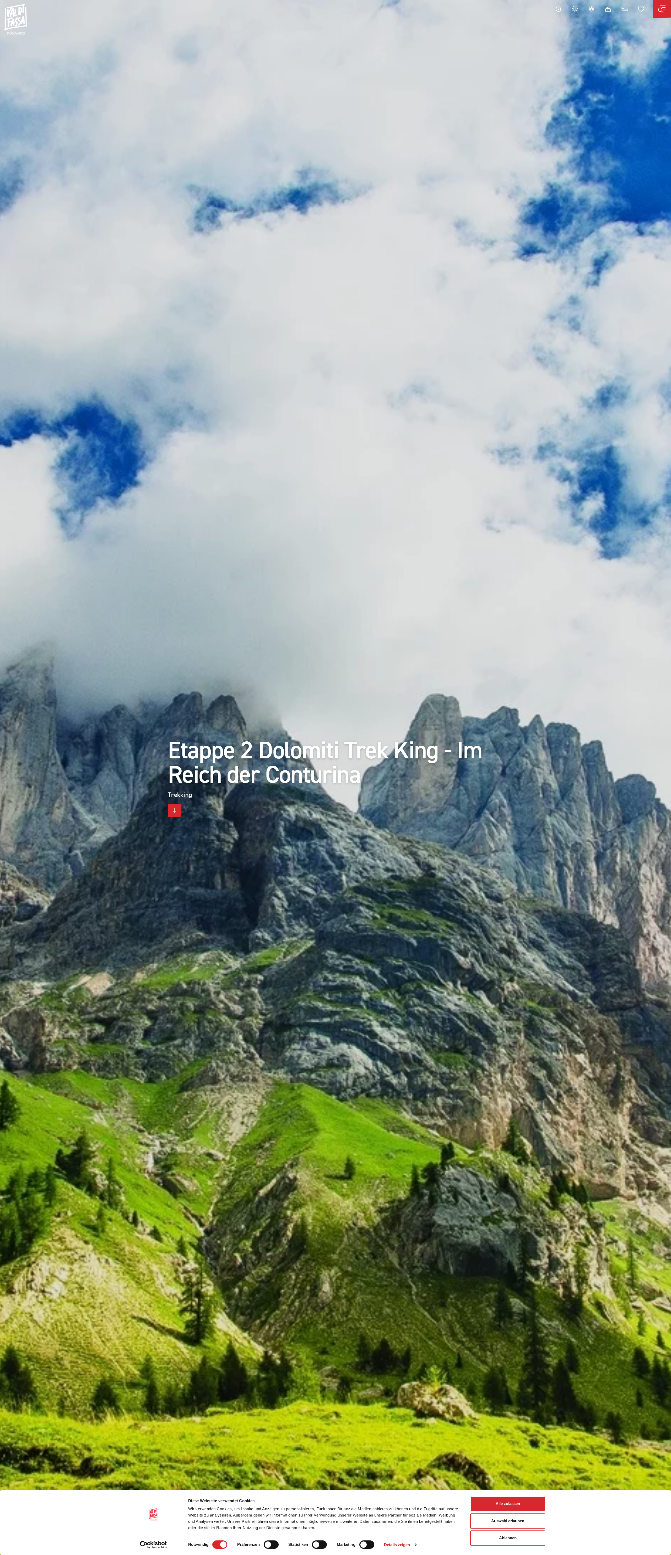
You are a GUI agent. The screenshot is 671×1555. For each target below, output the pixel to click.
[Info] (558, 9)
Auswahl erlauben (507, 1521)
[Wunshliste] (641, 9)
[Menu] (662, 9)
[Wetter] (575, 9)
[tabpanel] (335, 777)
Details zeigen (397, 1544)
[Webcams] (591, 9)
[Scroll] (174, 810)
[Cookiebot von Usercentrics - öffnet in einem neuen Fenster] (153, 1545)
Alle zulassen (508, 1503)
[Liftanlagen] (608, 9)
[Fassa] (15, 19)
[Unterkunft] (624, 9)
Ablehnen (508, 1538)
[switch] (271, 1544)
